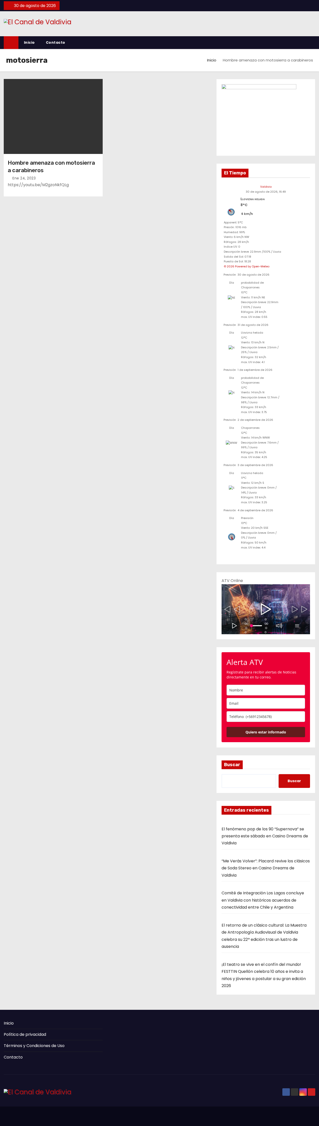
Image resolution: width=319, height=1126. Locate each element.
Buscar (232, 764)
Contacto (55, 42)
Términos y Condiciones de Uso (34, 1046)
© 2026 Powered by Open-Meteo (246, 266)
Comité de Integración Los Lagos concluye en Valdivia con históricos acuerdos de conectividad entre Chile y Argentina (263, 900)
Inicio (29, 42)
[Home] (11, 42)
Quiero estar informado (265, 732)
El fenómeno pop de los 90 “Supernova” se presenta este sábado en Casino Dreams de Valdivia (265, 836)
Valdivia (266, 187)
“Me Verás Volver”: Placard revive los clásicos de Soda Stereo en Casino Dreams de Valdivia (266, 868)
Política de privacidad (25, 1034)
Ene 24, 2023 (24, 178)
